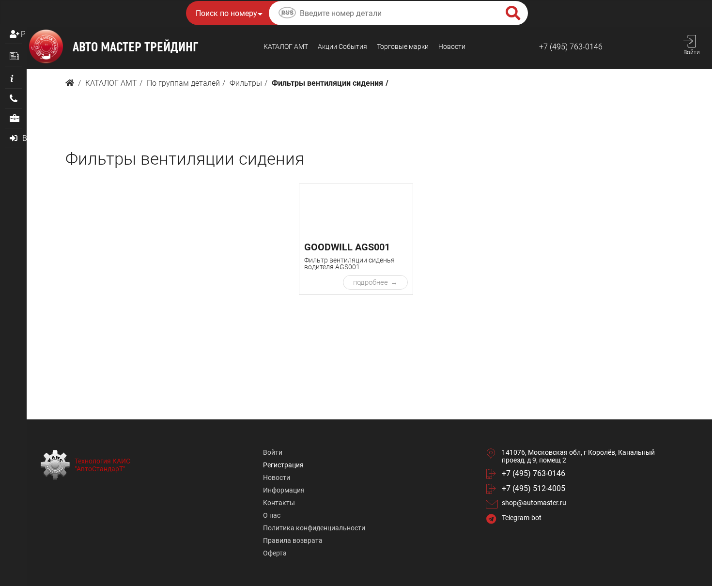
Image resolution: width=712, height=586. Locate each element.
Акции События (342, 46)
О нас (271, 515)
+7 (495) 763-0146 (571, 46)
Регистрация (23, 34)
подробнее (370, 282)
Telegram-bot (522, 518)
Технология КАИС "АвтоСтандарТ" (102, 465)
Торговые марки (403, 46)
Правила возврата (293, 540)
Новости (451, 46)
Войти (272, 452)
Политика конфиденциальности (314, 528)
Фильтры (246, 83)
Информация (284, 490)
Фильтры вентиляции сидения (327, 83)
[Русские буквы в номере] (287, 14)
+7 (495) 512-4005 (533, 488)
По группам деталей (183, 83)
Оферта (275, 553)
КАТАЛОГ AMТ (285, 46)
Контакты (279, 503)
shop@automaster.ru (534, 503)
